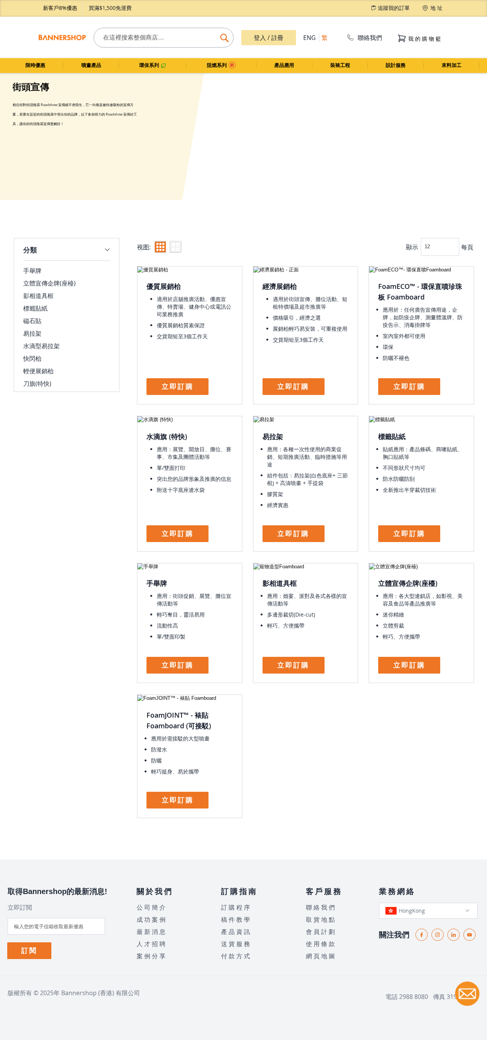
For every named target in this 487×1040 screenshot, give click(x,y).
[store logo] (62, 37)
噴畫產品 (91, 65)
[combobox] (163, 38)
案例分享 (152, 956)
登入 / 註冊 (268, 37)
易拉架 (273, 436)
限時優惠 (35, 65)
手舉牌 (156, 583)
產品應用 (284, 65)
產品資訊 (236, 931)
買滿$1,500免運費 (110, 7)
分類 (30, 249)
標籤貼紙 (392, 436)
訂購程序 (236, 907)
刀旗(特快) (37, 383)
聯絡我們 (370, 37)
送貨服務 (236, 944)
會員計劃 (321, 931)
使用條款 (321, 944)
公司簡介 (152, 907)
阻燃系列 (217, 65)
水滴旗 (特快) (166, 436)
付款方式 (236, 956)
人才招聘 (152, 944)
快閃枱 (32, 358)
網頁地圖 (321, 956)
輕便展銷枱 (38, 371)
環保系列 (150, 65)
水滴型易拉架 (41, 346)
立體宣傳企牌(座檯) (408, 583)
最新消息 (152, 931)
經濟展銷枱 (280, 286)
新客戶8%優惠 (60, 7)
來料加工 (452, 65)
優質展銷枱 (163, 286)
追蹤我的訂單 (394, 7)
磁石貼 (32, 321)
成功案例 (152, 919)
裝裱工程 (340, 65)
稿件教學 (236, 919)
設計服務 (396, 65)
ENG (309, 37)
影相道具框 (280, 583)
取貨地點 (321, 919)
